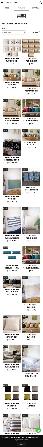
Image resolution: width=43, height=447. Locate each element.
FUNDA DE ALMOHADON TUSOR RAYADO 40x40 (31, 90)
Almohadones (9, 24)
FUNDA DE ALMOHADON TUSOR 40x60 (31, 306)
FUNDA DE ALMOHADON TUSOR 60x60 (31, 336)
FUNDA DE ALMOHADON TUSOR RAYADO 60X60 (12, 435)
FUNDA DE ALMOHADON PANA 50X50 (31, 405)
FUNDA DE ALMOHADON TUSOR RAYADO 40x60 (12, 366)
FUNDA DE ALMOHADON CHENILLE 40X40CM (12, 291)
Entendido (21, 444)
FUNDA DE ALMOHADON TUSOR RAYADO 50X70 (12, 237)
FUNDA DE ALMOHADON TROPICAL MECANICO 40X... (31, 120)
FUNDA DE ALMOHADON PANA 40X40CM (12, 405)
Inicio (3, 24)
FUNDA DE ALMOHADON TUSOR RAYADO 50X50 (12, 120)
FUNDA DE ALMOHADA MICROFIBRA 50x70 (31, 375)
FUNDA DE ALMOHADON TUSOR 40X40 (12, 84)
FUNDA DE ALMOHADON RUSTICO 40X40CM (12, 60)
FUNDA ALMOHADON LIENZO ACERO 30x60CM (12, 267)
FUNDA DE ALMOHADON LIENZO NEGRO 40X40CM (11, 159)
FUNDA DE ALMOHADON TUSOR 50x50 (31, 143)
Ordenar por (4, 28)
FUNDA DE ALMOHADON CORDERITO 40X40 (12, 336)
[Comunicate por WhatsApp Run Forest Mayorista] (38, 430)
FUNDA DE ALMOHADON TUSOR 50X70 (12, 198)
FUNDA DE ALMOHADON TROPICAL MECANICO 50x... (31, 267)
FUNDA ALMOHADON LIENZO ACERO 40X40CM (31, 189)
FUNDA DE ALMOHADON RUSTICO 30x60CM (31, 60)
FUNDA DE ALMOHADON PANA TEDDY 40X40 (31, 435)
